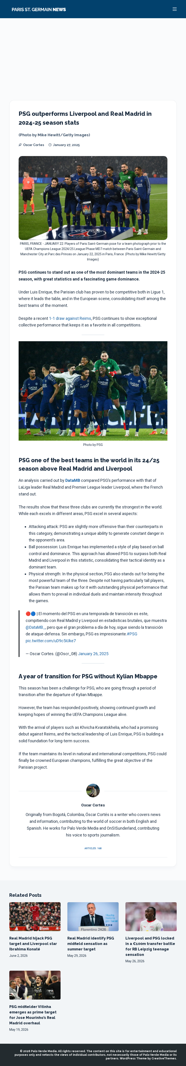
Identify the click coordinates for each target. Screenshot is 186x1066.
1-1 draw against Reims (70, 318)
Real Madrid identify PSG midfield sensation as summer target (90, 943)
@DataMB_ (35, 627)
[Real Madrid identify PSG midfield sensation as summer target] (93, 916)
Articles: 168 (93, 848)
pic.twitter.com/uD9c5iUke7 (51, 640)
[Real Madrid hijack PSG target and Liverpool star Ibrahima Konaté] (35, 916)
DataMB (72, 480)
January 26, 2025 (93, 653)
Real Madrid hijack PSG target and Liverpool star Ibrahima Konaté (33, 943)
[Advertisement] (93, 52)
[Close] (132, 1051)
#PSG (132, 634)
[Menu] (175, 9)
